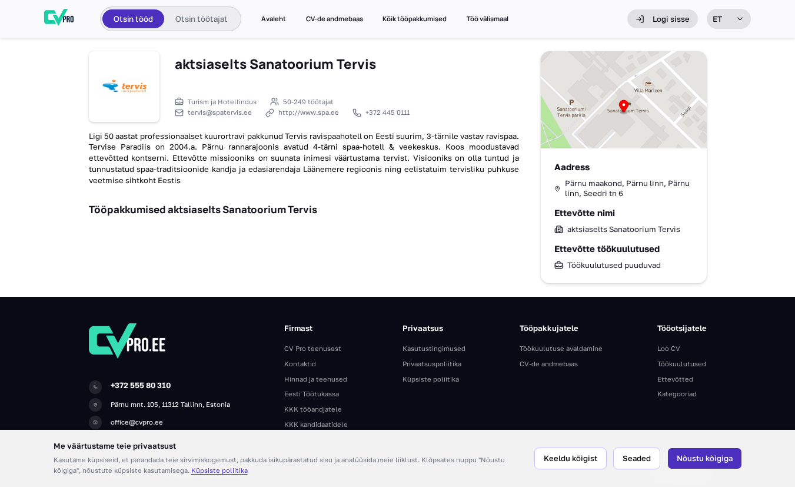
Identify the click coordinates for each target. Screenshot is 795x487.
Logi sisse (671, 19)
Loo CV (668, 348)
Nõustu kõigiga (705, 458)
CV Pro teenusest (312, 348)
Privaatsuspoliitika (432, 363)
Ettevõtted (675, 379)
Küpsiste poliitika (219, 470)
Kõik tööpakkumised (414, 19)
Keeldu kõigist (570, 458)
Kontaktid (300, 363)
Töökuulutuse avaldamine (561, 348)
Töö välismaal (487, 19)
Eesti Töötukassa (311, 393)
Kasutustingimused (434, 348)
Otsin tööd (133, 19)
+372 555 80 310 (141, 385)
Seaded (637, 458)
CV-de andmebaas (334, 19)
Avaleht (273, 19)
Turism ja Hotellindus (222, 101)
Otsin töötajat (201, 19)
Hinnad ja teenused (315, 379)
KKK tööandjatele (313, 409)
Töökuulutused (681, 363)
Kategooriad (677, 393)
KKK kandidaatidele (316, 424)
